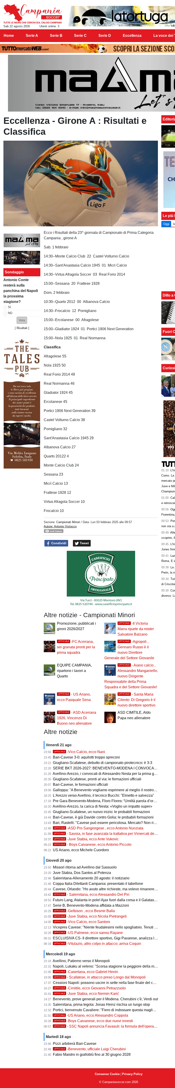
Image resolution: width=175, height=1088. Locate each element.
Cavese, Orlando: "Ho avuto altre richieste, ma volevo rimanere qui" (107, 889)
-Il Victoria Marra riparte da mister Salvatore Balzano (136, 628)
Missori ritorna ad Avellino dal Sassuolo (85, 867)
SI (9, 307)
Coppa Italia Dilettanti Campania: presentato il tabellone (98, 884)
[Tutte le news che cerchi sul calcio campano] (32, 14)
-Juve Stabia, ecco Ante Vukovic (86, 839)
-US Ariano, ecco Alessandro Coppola (91, 1015)
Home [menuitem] (9, 35)
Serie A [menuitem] (32, 35)
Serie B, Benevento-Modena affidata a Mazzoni (91, 905)
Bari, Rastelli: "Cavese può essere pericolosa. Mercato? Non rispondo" (110, 823)
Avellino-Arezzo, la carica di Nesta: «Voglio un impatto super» (102, 806)
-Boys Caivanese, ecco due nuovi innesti (93, 1021)
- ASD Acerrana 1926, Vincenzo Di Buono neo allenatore (76, 718)
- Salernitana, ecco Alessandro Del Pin (91, 894)
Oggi (166, 224)
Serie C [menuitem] (80, 35)
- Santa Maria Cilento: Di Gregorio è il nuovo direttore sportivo (136, 699)
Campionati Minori (68, 522)
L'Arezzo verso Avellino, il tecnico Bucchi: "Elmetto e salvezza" (103, 795)
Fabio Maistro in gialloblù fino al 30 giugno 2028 (92, 1054)
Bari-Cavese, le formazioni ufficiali (80, 784)
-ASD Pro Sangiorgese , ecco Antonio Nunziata (98, 828)
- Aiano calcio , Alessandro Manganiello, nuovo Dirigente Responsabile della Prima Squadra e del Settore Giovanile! (131, 676)
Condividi (58, 543)
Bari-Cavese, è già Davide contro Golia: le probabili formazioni (103, 817)
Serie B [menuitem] (56, 35)
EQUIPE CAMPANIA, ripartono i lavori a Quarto (74, 670)
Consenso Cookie (107, 1074)
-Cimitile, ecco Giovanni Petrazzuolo (90, 988)
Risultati (22, 328)
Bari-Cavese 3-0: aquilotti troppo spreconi (86, 757)
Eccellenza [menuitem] (132, 35)
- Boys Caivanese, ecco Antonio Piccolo (92, 844)
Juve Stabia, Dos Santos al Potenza (82, 873)
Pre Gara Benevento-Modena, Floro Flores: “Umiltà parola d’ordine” (107, 801)
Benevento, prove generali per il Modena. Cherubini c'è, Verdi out (105, 999)
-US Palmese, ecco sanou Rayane (88, 933)
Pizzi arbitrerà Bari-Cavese (74, 1044)
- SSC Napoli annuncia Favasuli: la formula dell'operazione (108, 1026)
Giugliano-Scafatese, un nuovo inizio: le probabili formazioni (101, 812)
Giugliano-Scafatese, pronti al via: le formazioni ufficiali (97, 779)
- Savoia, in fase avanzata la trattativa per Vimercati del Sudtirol (111, 834)
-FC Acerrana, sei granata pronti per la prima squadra (76, 647)
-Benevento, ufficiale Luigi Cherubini (90, 1049)
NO (10, 313)
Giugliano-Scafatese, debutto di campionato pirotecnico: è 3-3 (102, 763)
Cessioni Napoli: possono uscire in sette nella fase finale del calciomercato (113, 983)
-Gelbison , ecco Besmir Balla (84, 911)
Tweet (84, 543)
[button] (22, 320)
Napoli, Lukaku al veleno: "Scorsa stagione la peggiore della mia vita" (109, 966)
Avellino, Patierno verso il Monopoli (81, 961)
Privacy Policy (132, 1074)
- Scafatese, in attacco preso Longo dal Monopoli (100, 977)
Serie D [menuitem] (104, 35)
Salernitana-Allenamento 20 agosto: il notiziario (91, 878)
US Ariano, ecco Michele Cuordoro (81, 850)
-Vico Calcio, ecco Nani (79, 752)
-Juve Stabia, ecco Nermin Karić (86, 994)
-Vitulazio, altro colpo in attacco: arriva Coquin (97, 944)
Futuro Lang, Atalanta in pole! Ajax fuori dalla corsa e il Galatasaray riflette (112, 900)
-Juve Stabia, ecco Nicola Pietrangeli (90, 916)
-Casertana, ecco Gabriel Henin (86, 972)
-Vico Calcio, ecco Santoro (82, 922)
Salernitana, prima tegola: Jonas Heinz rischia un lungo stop (101, 1004)
